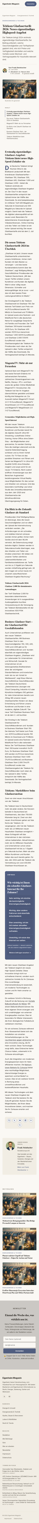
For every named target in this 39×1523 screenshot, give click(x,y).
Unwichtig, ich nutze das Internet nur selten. (19, 939)
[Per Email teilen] (31, 1120)
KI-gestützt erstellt (28, 73)
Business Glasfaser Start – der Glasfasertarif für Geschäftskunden (18, 132)
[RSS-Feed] (4, 1396)
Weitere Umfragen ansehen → (20, 953)
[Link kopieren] (20, 1125)
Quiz (4, 1443)
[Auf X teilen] (14, 1120)
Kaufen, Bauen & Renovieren (12, 1416)
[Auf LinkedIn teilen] (25, 1120)
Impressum (6, 1454)
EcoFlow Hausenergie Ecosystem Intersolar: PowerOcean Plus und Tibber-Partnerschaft (18, 1291)
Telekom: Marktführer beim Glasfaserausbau (15, 137)
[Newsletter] (9, 1396)
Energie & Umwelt (8, 1408)
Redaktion (6, 1435)
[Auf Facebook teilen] (20, 1120)
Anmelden (19, 1351)
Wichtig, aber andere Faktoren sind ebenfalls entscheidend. (19, 913)
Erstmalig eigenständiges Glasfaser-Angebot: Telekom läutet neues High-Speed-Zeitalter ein (19, 113)
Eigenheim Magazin (10, 4)
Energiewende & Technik (25, 15)
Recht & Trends (8, 1423)
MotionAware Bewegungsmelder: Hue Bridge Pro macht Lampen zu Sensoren (18, 1221)
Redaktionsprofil (23, 1151)
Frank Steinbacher (19, 68)
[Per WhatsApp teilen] (9, 1120)
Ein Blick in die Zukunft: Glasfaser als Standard (19, 127)
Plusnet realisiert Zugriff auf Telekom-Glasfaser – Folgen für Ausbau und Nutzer (17, 1256)
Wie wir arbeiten (8, 1446)
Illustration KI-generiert (12, 101)
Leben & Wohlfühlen (9, 1419)
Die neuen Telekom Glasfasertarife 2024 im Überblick (18, 119)
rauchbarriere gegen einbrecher (18, 1040)
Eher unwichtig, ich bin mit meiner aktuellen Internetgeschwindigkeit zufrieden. (19, 926)
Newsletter (30, 4)
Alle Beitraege (7, 1439)
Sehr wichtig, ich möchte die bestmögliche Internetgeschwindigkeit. (20, 901)
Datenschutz (7, 1458)
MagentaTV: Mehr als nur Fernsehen (19, 123)
